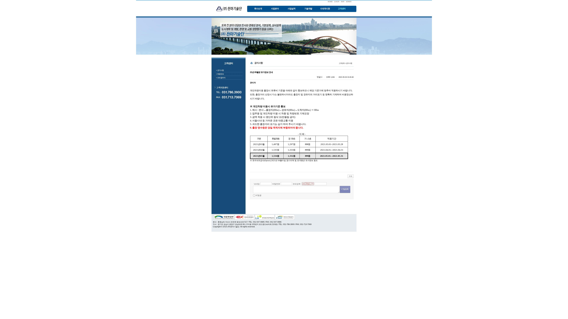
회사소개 (258, 9)
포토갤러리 (221, 78)
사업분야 (275, 9)
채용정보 (220, 74)
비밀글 (258, 195)
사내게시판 (325, 9)
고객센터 (342, 9)
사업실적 (291, 9)
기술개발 (308, 9)
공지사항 (220, 70)
